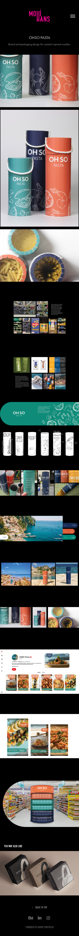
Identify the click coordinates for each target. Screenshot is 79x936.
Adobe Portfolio (45, 927)
